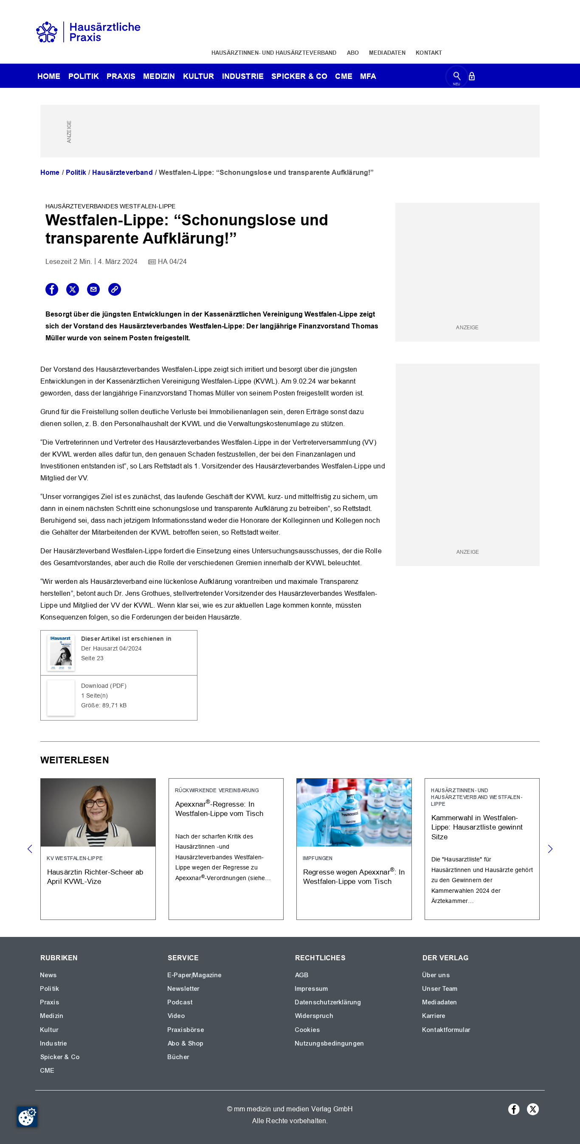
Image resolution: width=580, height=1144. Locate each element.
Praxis (121, 76)
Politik (83, 76)
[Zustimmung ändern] (27, 1117)
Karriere (433, 1016)
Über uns (436, 975)
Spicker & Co (60, 1057)
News (48, 975)
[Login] (472, 78)
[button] (550, 849)
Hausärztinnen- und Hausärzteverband (274, 52)
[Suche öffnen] (457, 78)
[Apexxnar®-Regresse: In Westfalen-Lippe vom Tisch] (226, 849)
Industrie (243, 76)
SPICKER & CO (299, 76)
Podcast (180, 1002)
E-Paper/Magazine (195, 975)
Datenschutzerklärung (328, 1002)
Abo (353, 52)
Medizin (159, 76)
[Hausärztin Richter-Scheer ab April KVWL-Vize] (98, 849)
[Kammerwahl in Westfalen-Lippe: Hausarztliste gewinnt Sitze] (482, 849)
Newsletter (184, 989)
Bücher (178, 1057)
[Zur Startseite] (88, 31)
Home (50, 172)
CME (343, 76)
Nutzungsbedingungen (329, 1043)
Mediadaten (387, 52)
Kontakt (429, 52)
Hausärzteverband (122, 172)
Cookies (307, 1030)
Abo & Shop (186, 1043)
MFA (368, 76)
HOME (49, 76)
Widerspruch (314, 1016)
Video (176, 1016)
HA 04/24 (172, 261)
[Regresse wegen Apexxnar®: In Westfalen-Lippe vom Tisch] (354, 849)
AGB (302, 975)
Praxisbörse (186, 1030)
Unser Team (440, 989)
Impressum (311, 989)
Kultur (198, 76)
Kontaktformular (446, 1030)
